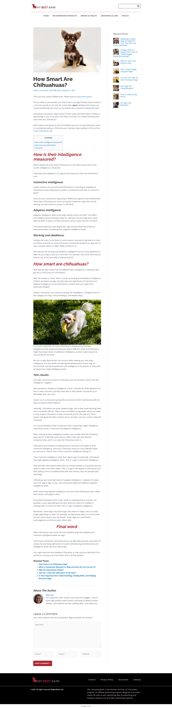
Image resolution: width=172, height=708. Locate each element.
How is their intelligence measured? (48, 142)
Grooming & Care (109, 16)
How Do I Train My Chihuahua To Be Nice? (57, 573)
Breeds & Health (89, 16)
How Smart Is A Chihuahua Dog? (53, 564)
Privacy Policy (106, 680)
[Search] (138, 6)
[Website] (91, 654)
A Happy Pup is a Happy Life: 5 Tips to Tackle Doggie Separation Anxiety (125, 53)
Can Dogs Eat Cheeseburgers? (127, 87)
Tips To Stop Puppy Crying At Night (128, 70)
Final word (38, 148)
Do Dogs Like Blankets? (125, 104)
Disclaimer (123, 680)
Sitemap (137, 680)
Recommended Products (65, 16)
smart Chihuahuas (41, 131)
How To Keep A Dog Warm (128, 95)
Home (46, 16)
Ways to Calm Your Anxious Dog (128, 62)
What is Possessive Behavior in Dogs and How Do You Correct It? (67, 567)
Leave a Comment (40, 90)
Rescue (125, 16)
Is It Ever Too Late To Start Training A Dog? (129, 78)
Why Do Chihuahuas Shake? (51, 570)
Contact (91, 680)
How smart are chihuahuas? (45, 145)
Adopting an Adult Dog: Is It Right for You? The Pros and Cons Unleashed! (124, 42)
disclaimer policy (84, 96)
